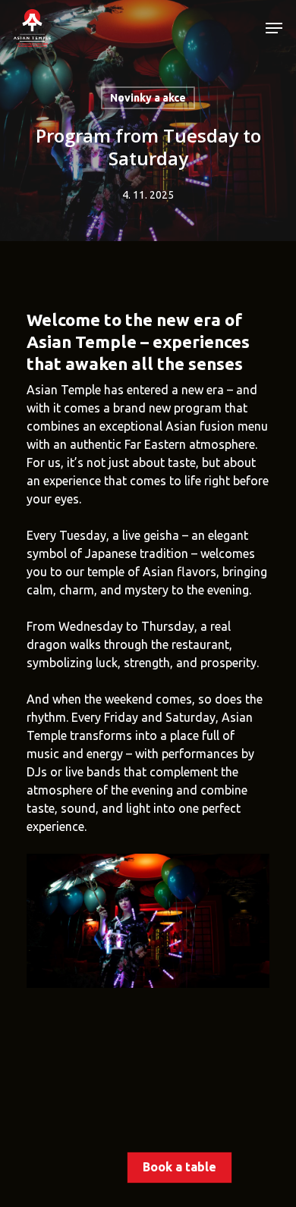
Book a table (179, 1167)
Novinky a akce (148, 98)
